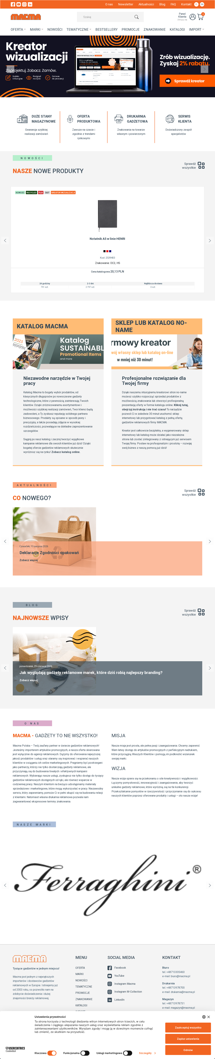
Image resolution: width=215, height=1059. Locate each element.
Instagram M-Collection (128, 991)
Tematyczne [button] (78, 30)
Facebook (120, 967)
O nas (109, 4)
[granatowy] (110, 251)
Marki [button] (35, 30)
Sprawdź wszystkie (188, 165)
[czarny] (104, 251)
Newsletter (125, 4)
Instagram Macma (124, 983)
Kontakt (186, 4)
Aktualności (146, 4)
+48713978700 (175, 987)
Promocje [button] (131, 30)
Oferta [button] (17, 30)
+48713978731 (175, 1003)
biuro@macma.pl (180, 976)
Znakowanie (155, 30)
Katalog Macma (42, 326)
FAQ (173, 4)
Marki (79, 974)
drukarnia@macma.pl (183, 992)
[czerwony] (107, 251)
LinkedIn (119, 999)
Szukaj (137, 17)
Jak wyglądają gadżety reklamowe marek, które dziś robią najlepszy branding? (90, 672)
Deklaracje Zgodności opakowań (49, 552)
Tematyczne (83, 986)
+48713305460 (175, 972)
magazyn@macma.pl (183, 1007)
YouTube (119, 975)
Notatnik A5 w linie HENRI (107, 238)
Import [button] (195, 30)
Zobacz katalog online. (65, 452)
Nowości (54, 30)
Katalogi (177, 30)
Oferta (80, 967)
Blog (162, 4)
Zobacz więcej (28, 560)
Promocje (82, 992)
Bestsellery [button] (106, 30)
